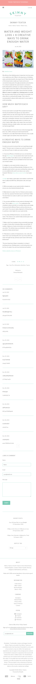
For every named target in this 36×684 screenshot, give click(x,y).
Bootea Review (18, 587)
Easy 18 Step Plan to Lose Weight (18, 522)
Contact (18, 605)
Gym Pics (11, 265)
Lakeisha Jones (8, 71)
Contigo (5, 178)
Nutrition (23, 265)
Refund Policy (18, 599)
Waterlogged (10, 155)
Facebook (18, 617)
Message (5, 479)
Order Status (18, 583)
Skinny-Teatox (16, 25)
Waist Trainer (18, 585)
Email (4, 470)
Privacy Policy (18, 601)
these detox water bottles (19, 173)
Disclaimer (18, 598)
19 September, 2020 (18, 524)
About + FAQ (18, 589)
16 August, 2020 (18, 537)
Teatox (28, 265)
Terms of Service (18, 603)
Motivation (17, 265)
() (30, 7)
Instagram (19, 614)
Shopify (21, 672)
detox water (15, 203)
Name (4, 460)
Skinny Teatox (22, 670)
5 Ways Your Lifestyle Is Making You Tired (18, 535)
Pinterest (18, 619)
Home (10, 25)
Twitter (19, 615)
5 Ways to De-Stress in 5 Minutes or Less (18, 529)
